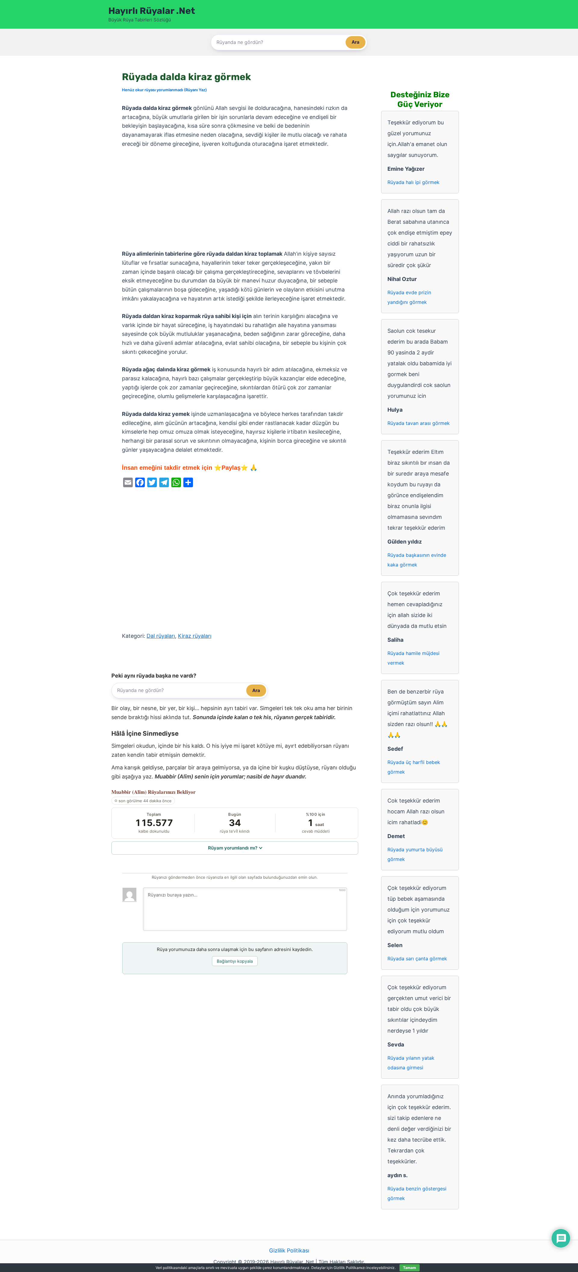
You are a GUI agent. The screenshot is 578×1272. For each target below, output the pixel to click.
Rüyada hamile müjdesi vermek (413, 658)
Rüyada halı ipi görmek (413, 182)
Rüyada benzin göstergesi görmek (416, 1193)
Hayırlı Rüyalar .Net (151, 10)
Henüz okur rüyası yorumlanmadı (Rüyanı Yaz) (164, 89)
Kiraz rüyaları (194, 636)
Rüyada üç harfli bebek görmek (413, 767)
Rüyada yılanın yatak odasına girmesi (410, 1063)
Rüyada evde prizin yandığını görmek (409, 297)
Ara (355, 42)
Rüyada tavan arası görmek (418, 423)
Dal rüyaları (161, 636)
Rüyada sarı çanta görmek (417, 959)
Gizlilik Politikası (289, 1250)
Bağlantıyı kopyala (235, 961)
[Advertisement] (235, 199)
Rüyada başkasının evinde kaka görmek (416, 560)
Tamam (409, 1267)
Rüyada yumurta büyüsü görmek (415, 854)
